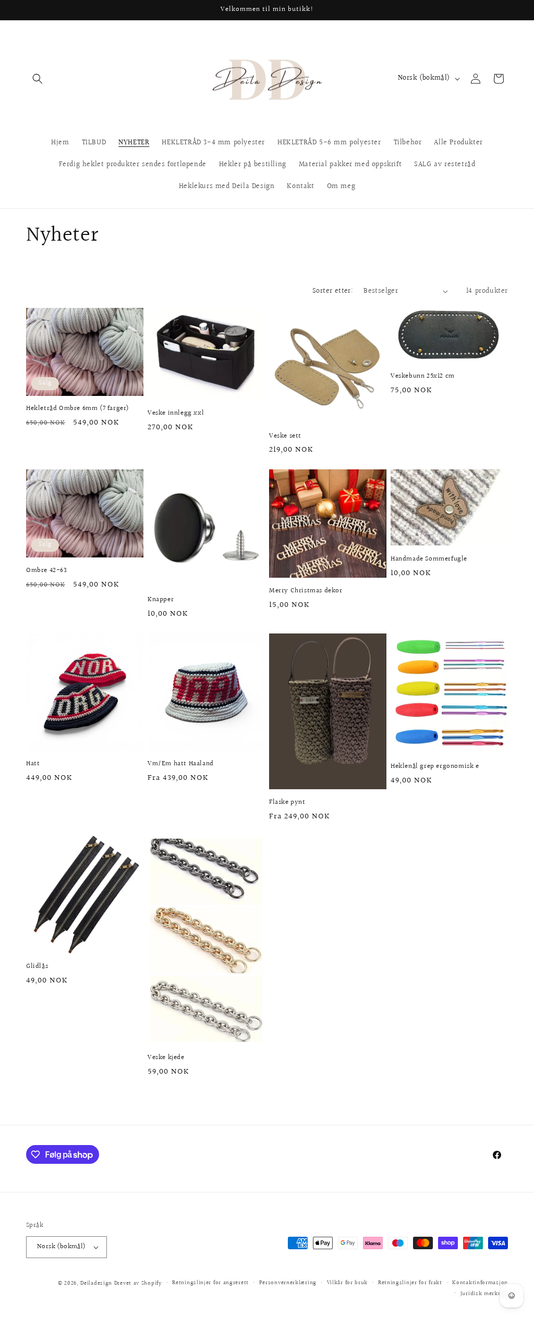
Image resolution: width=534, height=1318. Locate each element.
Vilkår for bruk (347, 1282)
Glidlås (37, 966)
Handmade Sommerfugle (429, 559)
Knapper (161, 599)
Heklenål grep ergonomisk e (435, 766)
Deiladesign (96, 1283)
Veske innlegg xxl (176, 413)
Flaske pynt (287, 802)
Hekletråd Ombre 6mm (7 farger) (77, 408)
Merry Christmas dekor (306, 591)
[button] (37, 78)
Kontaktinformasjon (480, 1282)
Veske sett (285, 436)
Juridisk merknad (484, 1293)
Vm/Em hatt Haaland (181, 764)
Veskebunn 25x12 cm (423, 376)
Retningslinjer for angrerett (210, 1282)
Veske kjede (166, 1057)
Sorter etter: (332, 291)
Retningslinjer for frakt (410, 1282)
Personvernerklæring (288, 1282)
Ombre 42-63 (46, 570)
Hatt (33, 764)
